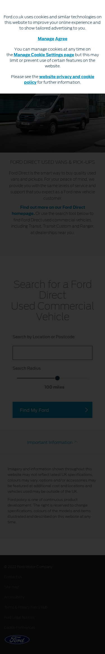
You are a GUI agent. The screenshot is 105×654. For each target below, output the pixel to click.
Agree (61, 39)
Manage (46, 39)
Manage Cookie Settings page (44, 55)
